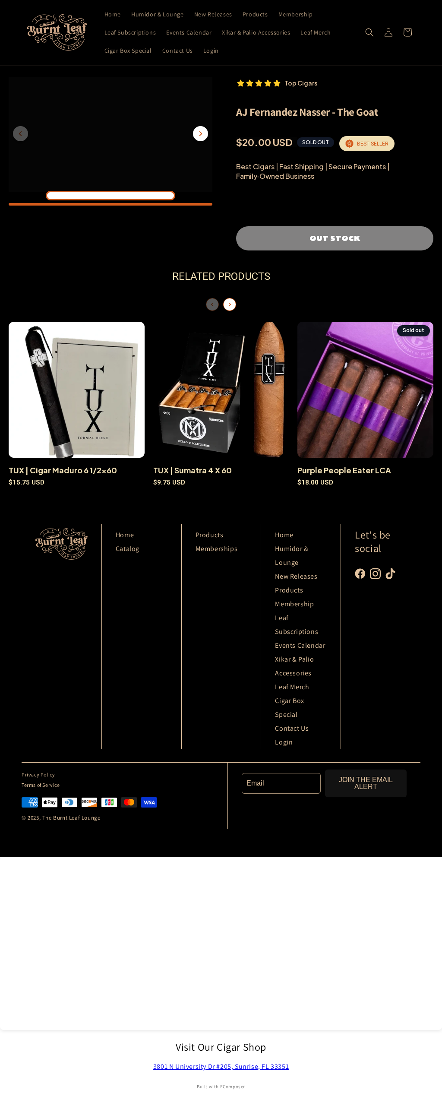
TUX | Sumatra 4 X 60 (192, 470)
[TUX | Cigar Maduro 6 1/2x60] (77, 393)
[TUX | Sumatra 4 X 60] (221, 393)
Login (284, 742)
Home (125, 534)
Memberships (217, 548)
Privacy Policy (38, 774)
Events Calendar (300, 645)
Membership (294, 603)
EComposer (232, 1086)
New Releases (296, 576)
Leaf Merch (292, 686)
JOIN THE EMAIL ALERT (366, 783)
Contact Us (292, 728)
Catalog (127, 548)
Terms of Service (41, 785)
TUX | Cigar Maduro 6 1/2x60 (63, 470)
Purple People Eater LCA (344, 470)
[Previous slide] (20, 133)
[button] (369, 32)
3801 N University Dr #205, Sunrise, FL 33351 (221, 1066)
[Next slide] (200, 133)
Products (210, 534)
